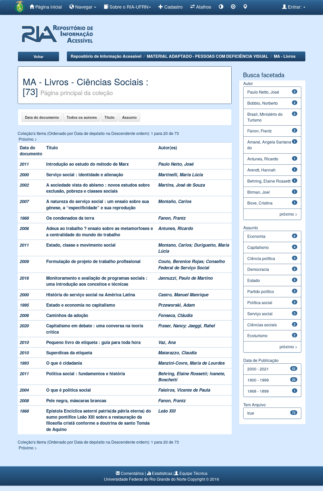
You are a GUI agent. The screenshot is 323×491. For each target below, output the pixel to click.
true (250, 413)
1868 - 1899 (258, 391)
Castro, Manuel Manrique (183, 295)
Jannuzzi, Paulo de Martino (185, 278)
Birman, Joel (258, 192)
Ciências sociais (262, 325)
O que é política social (68, 390)
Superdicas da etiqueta (69, 353)
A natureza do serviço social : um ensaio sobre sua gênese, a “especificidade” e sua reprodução (97, 204)
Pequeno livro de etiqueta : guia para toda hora (93, 342)
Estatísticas (162, 473)
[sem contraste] (233, 7)
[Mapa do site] (245, 7)
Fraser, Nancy (171, 326)
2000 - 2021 (258, 369)
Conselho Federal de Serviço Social (191, 264)
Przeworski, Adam (176, 305)
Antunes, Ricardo (175, 228)
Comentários (132, 473)
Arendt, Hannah (261, 170)
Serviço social (260, 313)
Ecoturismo (257, 335)
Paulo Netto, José (176, 164)
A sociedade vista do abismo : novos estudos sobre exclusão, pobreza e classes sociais (98, 188)
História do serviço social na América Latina (90, 295)
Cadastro (173, 6)
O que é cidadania (64, 363)
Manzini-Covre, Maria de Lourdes (191, 363)
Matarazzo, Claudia (177, 353)
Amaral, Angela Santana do (269, 145)
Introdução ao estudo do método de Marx (87, 164)
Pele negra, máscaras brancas (76, 400)
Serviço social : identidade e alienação (84, 174)
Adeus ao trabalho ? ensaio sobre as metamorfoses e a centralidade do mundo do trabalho (99, 231)
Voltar (38, 56)
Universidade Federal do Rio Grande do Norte (145, 479)
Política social (259, 302)
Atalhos (203, 6)
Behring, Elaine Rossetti (182, 373)
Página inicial (48, 6)
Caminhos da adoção (67, 315)
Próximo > (28, 139)
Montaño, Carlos (174, 201)
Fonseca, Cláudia (175, 315)
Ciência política (261, 258)
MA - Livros (284, 56)
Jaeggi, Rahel (201, 326)
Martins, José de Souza (181, 185)
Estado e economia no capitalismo (80, 305)
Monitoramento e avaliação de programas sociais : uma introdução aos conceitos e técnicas (96, 281)
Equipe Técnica (193, 473)
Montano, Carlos (174, 245)
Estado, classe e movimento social (81, 245)
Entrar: (295, 6)
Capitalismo (258, 247)
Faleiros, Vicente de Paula (184, 390)
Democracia (258, 269)
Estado (253, 280)
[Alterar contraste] (221, 7)
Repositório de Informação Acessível (106, 56)
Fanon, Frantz (172, 218)
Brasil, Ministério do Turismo (265, 117)
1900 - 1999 (258, 380)
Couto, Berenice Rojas (180, 261)
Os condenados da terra (70, 218)
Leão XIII (167, 411)
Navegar (84, 6)
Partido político (260, 291)
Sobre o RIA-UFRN (128, 6)
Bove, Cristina (260, 203)
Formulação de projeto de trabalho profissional (93, 261)
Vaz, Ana (167, 342)
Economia (256, 236)
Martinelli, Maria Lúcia (180, 174)
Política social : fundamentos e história (85, 373)
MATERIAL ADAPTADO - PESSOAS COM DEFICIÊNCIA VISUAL (207, 56)
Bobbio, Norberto (262, 103)
